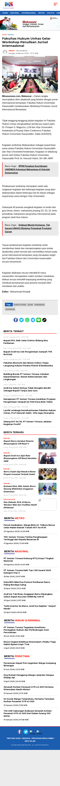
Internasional (29, 13)
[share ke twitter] (22, 322)
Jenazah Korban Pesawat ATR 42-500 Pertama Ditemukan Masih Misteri (28, 688)
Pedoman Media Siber (42, 738)
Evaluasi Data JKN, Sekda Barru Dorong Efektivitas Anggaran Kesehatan (19, 489)
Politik (50, 13)
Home (5, 13)
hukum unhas (20, 304)
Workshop (10, 309)
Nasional (14, 13)
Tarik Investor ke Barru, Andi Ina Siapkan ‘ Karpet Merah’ (30, 607)
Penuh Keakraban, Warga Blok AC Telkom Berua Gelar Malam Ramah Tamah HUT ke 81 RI (29, 526)
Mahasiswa (39, 304)
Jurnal (30, 304)
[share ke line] (39, 322)
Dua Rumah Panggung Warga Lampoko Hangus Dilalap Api (29, 676)
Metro (41, 13)
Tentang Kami (13, 738)
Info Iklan (30, 741)
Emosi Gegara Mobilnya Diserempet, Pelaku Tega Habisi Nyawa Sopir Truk (30, 643)
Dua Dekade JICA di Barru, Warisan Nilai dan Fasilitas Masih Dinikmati (20, 505)
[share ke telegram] (33, 322)
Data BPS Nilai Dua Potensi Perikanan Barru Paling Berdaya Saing (27, 583)
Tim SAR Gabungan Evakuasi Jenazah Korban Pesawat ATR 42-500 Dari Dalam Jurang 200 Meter (28, 713)
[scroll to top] (56, 781)
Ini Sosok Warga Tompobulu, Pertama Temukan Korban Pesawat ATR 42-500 (29, 700)
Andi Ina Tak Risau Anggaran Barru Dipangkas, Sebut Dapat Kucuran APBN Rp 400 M (28, 595)
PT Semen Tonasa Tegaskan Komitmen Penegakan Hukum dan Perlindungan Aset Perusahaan (26, 630)
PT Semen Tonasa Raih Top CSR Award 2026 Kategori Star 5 (27, 571)
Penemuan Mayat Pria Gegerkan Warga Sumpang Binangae (30, 664)
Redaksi (26, 738)
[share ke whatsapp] (28, 322)
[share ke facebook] (16, 322)
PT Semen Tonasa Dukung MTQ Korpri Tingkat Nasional (29, 559)
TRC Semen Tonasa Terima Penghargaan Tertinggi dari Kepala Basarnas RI (25, 538)
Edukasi (11, 35)
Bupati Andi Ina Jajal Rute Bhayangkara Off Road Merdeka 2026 (19, 458)
